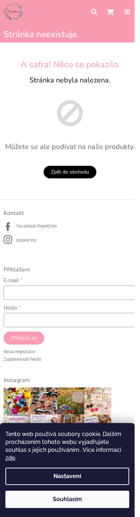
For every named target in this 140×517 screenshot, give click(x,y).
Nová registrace (19, 351)
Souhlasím (67, 499)
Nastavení (67, 476)
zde (10, 457)
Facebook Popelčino (37, 226)
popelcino (26, 240)
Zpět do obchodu (70, 171)
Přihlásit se (24, 338)
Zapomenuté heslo (22, 359)
